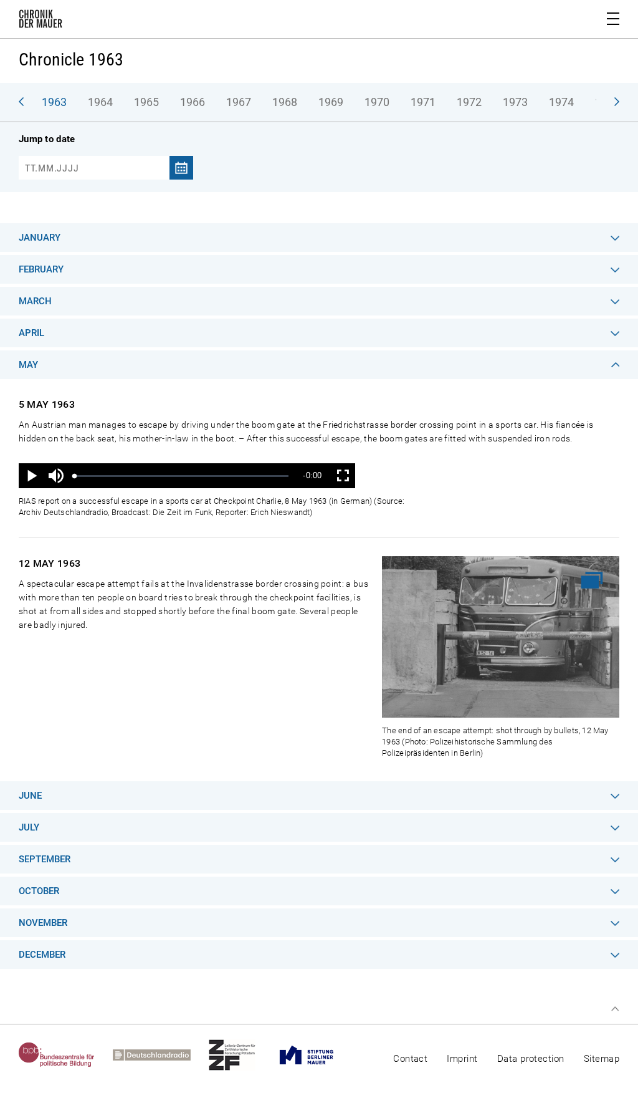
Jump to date (47, 139)
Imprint (462, 1058)
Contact (410, 1058)
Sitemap (601, 1058)
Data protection (530, 1058)
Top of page (615, 1008)
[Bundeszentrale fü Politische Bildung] (66, 1055)
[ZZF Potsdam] (241, 1055)
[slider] (181, 476)
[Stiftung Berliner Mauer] (316, 1055)
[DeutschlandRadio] (161, 1055)
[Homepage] (40, 21)
